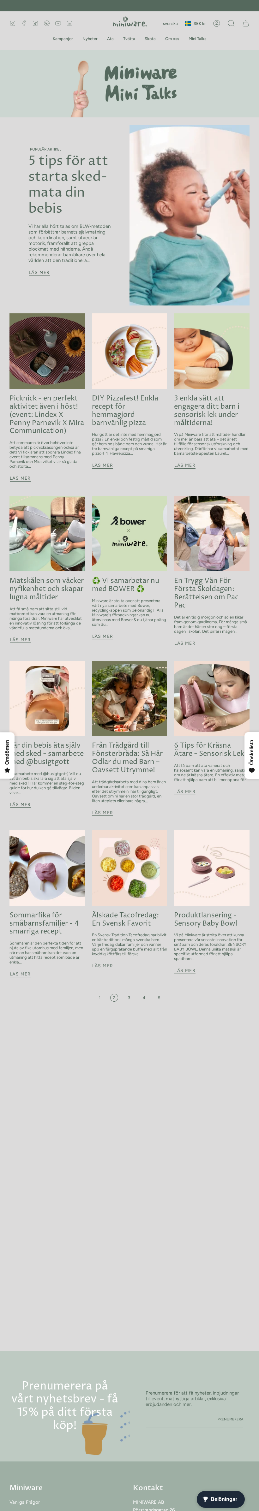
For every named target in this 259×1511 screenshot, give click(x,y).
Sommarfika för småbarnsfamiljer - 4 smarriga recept (44, 923)
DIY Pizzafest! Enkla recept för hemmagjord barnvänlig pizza (125, 411)
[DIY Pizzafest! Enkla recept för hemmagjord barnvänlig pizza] (129, 351)
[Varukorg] (245, 23)
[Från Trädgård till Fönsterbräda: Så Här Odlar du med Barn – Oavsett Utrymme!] (129, 698)
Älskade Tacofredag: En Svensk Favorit (125, 919)
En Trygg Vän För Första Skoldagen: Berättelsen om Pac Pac (206, 593)
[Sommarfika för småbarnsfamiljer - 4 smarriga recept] (47, 868)
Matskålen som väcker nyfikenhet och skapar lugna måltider (46, 589)
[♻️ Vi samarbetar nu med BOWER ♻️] (129, 533)
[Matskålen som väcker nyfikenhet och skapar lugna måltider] (47, 533)
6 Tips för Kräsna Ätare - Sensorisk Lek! (210, 749)
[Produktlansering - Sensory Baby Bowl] (212, 868)
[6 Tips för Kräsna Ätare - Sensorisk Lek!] (212, 698)
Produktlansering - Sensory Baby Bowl (205, 919)
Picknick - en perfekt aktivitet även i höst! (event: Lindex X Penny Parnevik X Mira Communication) (46, 415)
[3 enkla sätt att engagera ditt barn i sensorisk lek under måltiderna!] (212, 351)
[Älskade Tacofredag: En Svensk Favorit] (129, 868)
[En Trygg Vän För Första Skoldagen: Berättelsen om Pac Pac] (212, 533)
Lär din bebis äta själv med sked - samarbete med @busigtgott (46, 754)
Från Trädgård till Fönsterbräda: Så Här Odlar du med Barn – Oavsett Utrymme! (127, 758)
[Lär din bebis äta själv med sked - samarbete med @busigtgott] (47, 698)
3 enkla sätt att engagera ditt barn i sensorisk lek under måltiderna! (206, 411)
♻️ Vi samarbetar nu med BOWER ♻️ (125, 585)
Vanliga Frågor (24, 1502)
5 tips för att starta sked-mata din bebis (68, 185)
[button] (63, 39)
